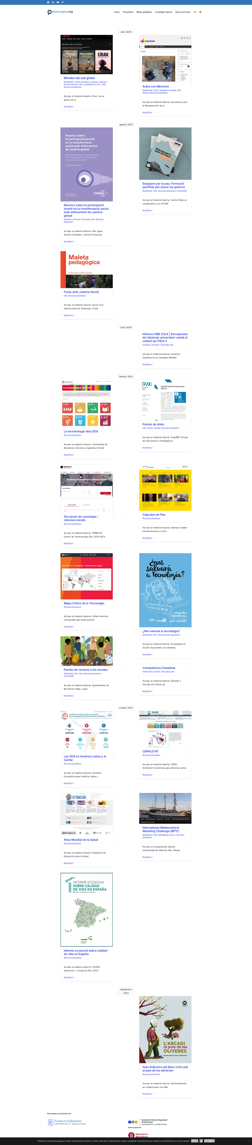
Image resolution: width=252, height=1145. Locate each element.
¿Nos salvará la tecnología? (161, 631)
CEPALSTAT (151, 751)
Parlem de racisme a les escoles (86, 669)
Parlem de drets (153, 424)
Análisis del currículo (151, 671)
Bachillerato (69, 82)
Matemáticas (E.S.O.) (166, 835)
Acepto (194, 1141)
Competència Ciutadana (159, 668)
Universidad (182, 191)
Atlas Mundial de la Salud (81, 839)
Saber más (209, 1141)
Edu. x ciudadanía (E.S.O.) (90, 84)
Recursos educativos (72, 87)
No (201, 1141)
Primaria (157, 428)
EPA (155, 635)
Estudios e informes (72, 219)
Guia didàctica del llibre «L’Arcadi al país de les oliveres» (165, 1068)
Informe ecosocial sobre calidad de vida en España (85, 952)
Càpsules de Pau (154, 514)
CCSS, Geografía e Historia (86, 82)
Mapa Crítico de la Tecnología (84, 603)
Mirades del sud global (79, 78)
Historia (146, 93)
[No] (248, 1141)
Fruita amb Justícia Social (81, 292)
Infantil (150, 428)
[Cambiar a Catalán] (195, 12)
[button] (200, 12)
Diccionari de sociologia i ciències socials (81, 518)
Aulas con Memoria (156, 86)
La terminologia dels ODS (81, 431)
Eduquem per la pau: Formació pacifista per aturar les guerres (164, 185)
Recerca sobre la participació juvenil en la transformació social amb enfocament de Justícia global (86, 210)
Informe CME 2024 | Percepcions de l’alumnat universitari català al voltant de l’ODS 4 (165, 337)
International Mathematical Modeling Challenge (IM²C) (161, 829)
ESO (103, 84)
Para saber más (88, 219)
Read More (68, 106)
